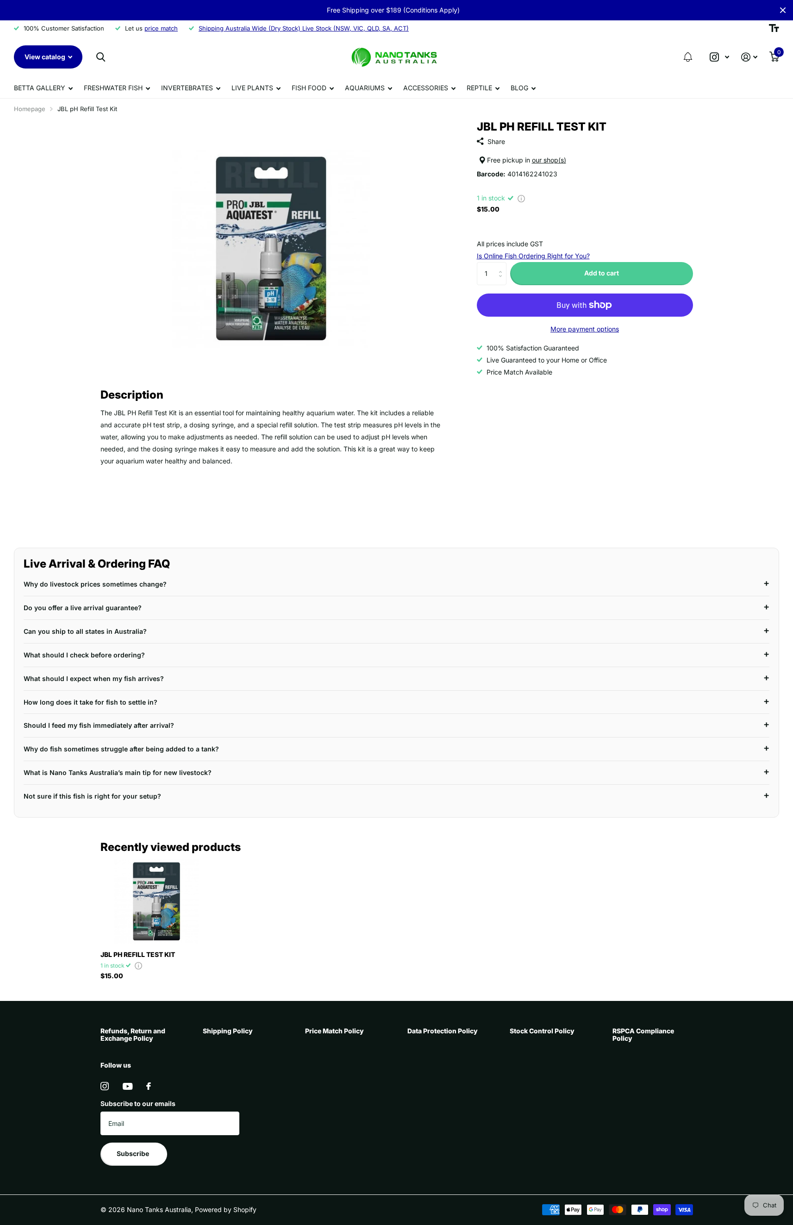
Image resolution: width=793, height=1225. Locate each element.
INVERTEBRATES (187, 88)
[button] (688, 57)
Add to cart (601, 273)
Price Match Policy (334, 1031)
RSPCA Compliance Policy (643, 1034)
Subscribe (133, 1153)
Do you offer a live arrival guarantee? (83, 608)
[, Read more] (719, 57)
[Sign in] (749, 57)
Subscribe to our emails (137, 1103)
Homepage (29, 108)
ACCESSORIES (425, 88)
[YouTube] (127, 1086)
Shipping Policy (228, 1031)
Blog (519, 88)
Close (783, 10)
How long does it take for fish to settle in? (90, 702)
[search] (100, 57)
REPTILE (479, 88)
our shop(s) (549, 160)
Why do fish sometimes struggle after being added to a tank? (121, 749)
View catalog (46, 57)
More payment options (584, 329)
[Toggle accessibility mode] (774, 28)
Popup (521, 198)
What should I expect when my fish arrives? (94, 678)
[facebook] (148, 1086)
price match (161, 28)
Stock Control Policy (542, 1031)
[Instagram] (104, 1086)
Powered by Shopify (225, 1209)
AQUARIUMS (365, 88)
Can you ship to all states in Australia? (85, 631)
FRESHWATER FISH (113, 88)
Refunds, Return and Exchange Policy (132, 1034)
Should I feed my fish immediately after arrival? (99, 725)
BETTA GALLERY (39, 88)
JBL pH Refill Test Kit (137, 954)
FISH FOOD (309, 88)
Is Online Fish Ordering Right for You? (533, 256)
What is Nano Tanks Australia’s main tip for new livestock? (118, 772)
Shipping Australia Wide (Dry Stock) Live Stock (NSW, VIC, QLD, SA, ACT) (304, 28)
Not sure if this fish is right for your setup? (92, 796)
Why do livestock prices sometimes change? (95, 584)
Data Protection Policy (442, 1031)
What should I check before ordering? (84, 655)
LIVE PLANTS (252, 88)
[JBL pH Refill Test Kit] (156, 901)
